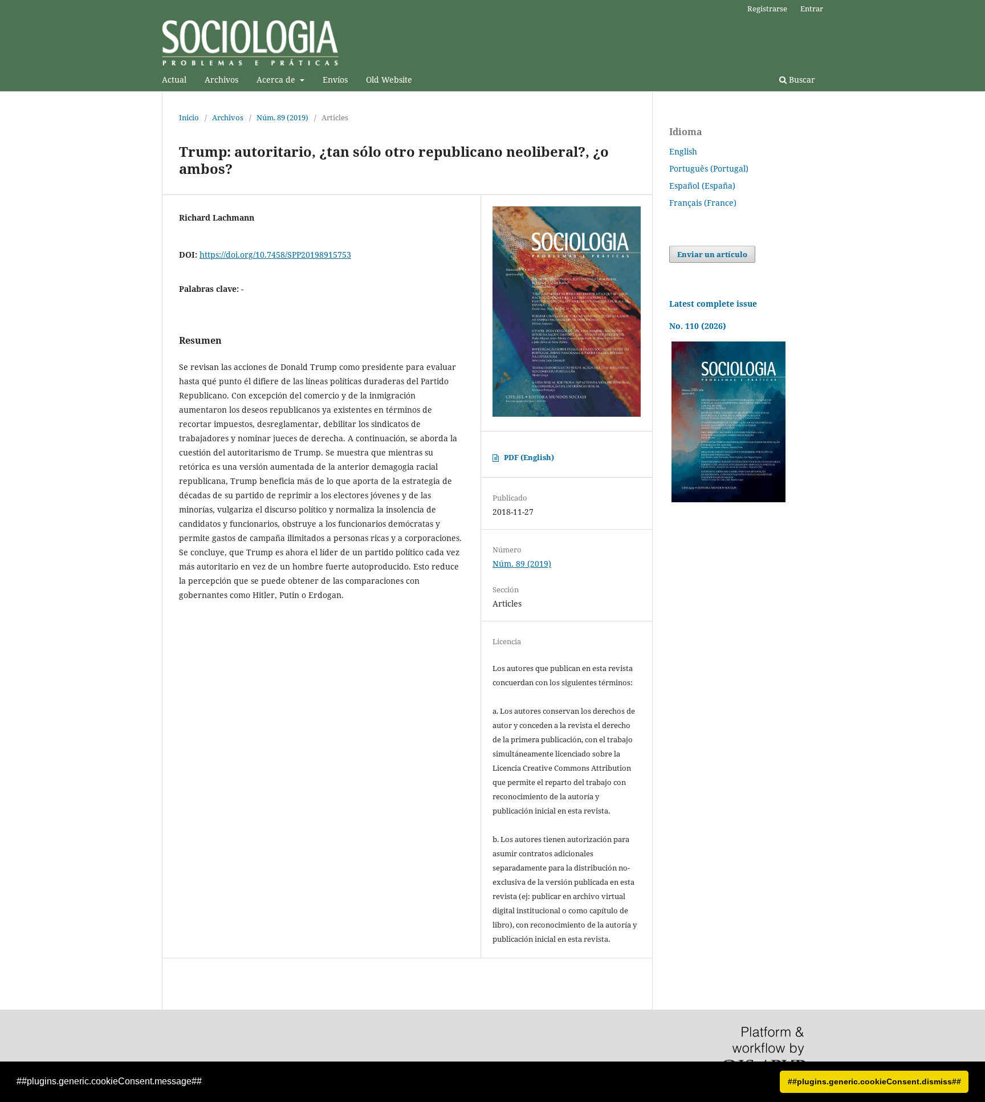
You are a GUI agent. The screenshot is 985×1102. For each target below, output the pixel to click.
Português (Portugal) (708, 168)
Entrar (811, 8)
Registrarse (767, 8)
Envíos (335, 79)
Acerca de (277, 79)
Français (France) (702, 202)
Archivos (221, 79)
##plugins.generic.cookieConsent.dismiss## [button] (874, 1081)
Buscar (801, 79)
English (683, 151)
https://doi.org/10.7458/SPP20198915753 (275, 254)
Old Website (389, 79)
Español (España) (702, 185)
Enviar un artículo (712, 254)
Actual (174, 79)
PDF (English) (529, 457)
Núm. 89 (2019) (282, 117)
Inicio (189, 117)
